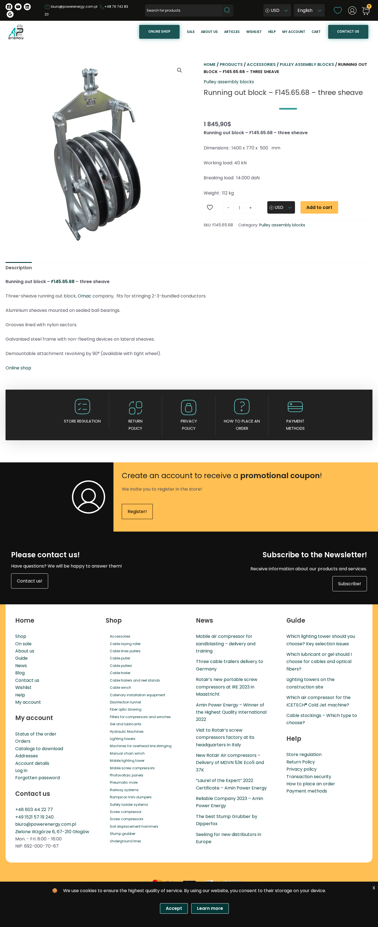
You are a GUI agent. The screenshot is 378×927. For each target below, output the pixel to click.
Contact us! (29, 581)
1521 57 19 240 (39, 817)
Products (231, 64)
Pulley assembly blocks (307, 64)
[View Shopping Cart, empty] (365, 11)
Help (272, 32)
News (21, 665)
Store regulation (82, 421)
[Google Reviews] (10, 14)
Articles (232, 32)
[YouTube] (18, 6)
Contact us (348, 31)
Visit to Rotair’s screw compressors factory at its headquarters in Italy (225, 737)
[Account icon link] (352, 10)
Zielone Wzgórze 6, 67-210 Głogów (52, 831)
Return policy (135, 424)
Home (210, 64)
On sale (23, 644)
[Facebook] (9, 6)
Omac (84, 296)
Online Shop (159, 31)
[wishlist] (338, 10)
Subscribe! (349, 584)
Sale (191, 32)
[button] (180, 70)
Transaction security (308, 776)
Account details (32, 763)
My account (293, 32)
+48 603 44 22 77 (34, 809)
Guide (21, 658)
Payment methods (295, 424)
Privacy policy (301, 769)
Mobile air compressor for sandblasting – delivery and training (225, 643)
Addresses (26, 756)
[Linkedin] (27, 6)
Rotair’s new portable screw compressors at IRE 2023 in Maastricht (226, 686)
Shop (20, 636)
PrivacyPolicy (189, 424)
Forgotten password (37, 778)
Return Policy (300, 762)
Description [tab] (19, 268)
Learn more (210, 908)
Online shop (18, 368)
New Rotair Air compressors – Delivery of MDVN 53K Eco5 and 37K (230, 762)
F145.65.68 (62, 281)
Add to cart (319, 207)
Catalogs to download (39, 748)
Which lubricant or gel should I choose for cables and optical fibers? (319, 661)
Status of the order (35, 734)
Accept (174, 908)
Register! (137, 511)
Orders (22, 741)
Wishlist (254, 32)
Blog (20, 673)
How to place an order (242, 424)
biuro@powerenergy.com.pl (73, 6)
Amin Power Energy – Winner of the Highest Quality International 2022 (231, 712)
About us (209, 32)
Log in (21, 770)
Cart (316, 32)
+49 (20, 817)
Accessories (261, 64)
